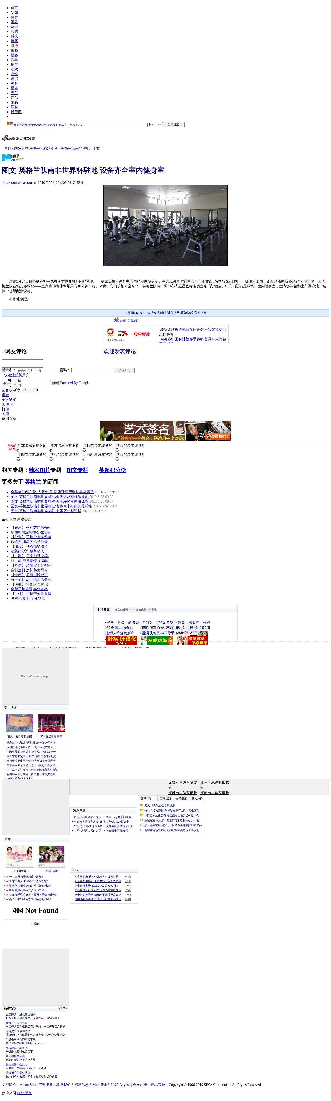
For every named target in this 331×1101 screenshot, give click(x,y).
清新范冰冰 (20, 551)
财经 (14, 27)
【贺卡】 (18, 537)
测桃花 (16, 598)
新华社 (78, 182)
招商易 (153, 609)
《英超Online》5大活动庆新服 (145, 313)
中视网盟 (103, 610)
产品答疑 (158, 1085)
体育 (14, 17)
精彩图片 (50, 148)
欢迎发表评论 (120, 351)
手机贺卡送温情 (38, 537)
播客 (14, 55)
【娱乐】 (18, 527)
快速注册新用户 (16, 375)
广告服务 (45, 1085)
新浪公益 (24, 519)
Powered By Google (74, 383)
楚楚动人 (37, 551)
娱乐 (14, 22)
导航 (14, 107)
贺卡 (26, 598)
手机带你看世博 (38, 594)
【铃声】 (18, 575)
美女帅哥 (33, 556)
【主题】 (18, 556)
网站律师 (99, 1085)
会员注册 (140, 1085)
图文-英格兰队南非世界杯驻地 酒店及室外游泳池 (49, 497)
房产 (14, 64)
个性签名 (38, 598)
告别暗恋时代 (37, 584)
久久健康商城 (138, 609)
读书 (14, 79)
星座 (14, 88)
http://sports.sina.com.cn (19, 182)
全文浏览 (9, 400)
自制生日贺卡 (21, 570)
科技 (14, 36)
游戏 (14, 69)
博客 (14, 41)
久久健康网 (121, 609)
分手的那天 (20, 579)
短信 (14, 98)
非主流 (16, 561)
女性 (14, 74)
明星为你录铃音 (35, 542)
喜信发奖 (40, 589)
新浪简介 (9, 1085)
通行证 (16, 112)
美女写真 (40, 570)
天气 (14, 93)
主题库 (43, 561)
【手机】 (18, 594)
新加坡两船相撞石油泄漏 (30, 532)
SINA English (120, 1085)
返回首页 (9, 418)
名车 (45, 556)
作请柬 (16, 542)
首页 (14, 8)
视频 (14, 50)
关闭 (5, 414)
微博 (14, 46)
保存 (5, 395)
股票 (14, 31)
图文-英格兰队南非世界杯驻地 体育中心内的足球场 (51, 506)
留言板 (7, 390)
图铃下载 (9, 519)
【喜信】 (18, 565)
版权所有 (24, 1093)
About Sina (28, 1085)
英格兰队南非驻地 (75, 148)
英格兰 (33, 482)
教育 (14, 83)
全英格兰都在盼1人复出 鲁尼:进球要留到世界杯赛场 (52, 492)
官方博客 (200, 313)
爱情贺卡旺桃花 (38, 565)
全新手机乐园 (21, 589)
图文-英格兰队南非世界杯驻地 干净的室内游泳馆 (49, 501)
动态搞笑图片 (37, 546)
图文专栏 (77, 470)
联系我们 (63, 1085)
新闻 (14, 12)
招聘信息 (81, 1085)
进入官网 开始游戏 (180, 313)
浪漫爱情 (30, 561)
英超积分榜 (112, 470)
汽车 (14, 60)
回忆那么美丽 (40, 579)
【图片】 (18, 546)
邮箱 (14, 102)
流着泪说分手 (37, 575)
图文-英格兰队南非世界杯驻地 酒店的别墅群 (46, 511)
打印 (5, 409)
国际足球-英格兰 (27, 148)
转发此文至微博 (127, 320)
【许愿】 (18, 584)
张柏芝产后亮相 (38, 527)
